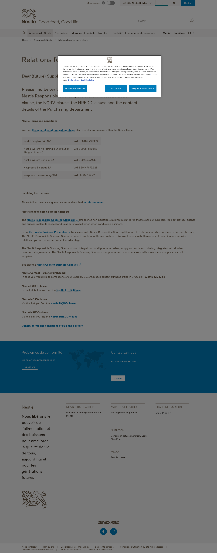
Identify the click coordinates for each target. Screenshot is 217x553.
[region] (109, 76)
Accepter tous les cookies (143, 88)
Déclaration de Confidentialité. (81, 80)
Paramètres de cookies (74, 88)
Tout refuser (116, 88)
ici (151, 74)
